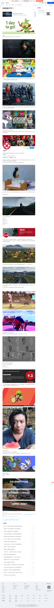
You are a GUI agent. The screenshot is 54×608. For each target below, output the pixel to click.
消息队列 (28, 595)
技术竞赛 (14, 588)
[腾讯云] (2, 2)
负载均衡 (16, 600)
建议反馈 (42, 2)
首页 (1, 4)
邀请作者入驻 (14, 586)
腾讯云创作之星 (26, 587)
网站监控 (10, 601)
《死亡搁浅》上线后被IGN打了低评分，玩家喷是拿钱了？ (11, 531)
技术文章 (3, 585)
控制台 (45, 2)
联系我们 (37, 587)
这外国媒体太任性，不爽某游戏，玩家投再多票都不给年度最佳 (12, 569)
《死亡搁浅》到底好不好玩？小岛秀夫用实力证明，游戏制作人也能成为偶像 (14, 564)
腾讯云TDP (25, 588)
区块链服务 (22, 595)
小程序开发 (46, 600)
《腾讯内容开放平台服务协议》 (28, 514)
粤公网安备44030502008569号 (35, 605)
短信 (21, 600)
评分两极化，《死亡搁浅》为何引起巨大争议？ (10, 546)
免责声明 (37, 586)
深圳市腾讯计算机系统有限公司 (18, 605)
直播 (15, 240)
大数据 (39, 600)
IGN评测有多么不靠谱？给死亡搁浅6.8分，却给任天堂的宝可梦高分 (12, 536)
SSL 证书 (10, 598)
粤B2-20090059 (29, 605)
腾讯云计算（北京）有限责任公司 (22, 606)
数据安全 (10, 600)
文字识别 (28, 600)
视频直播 (16, 596)
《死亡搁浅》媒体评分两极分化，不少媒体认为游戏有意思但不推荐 (12, 533)
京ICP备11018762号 (33, 606)
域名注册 (10, 595)
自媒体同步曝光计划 (15, 585)
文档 (40, 2)
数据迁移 (16, 601)
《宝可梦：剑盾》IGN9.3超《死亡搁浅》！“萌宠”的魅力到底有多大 (12, 567)
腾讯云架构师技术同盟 (27, 586)
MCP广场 (19, 4)
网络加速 (34, 595)
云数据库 (40, 595)
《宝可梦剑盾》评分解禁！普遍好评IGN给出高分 (10, 541)
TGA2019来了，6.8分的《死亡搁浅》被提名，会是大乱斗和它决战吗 (13, 572)
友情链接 (37, 588)
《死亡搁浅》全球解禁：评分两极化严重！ (9, 562)
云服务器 (16, 595)
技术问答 (3, 586)
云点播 (33, 600)
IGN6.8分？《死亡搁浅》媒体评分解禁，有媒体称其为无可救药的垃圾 (13, 526)
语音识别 (16, 598)
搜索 (45, 4)
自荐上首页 (14, 587)
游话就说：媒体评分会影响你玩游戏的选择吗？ (10, 554)
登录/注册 (50, 2)
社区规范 (37, 585)
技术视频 (3, 588)
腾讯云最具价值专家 (26, 585)
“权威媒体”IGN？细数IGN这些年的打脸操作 (9, 549)
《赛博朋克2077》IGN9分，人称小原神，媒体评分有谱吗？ (11, 559)
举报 (34, 9)
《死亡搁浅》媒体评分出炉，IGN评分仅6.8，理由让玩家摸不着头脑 (12, 544)
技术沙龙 (3, 587)
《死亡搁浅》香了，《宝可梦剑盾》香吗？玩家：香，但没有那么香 (12, 551)
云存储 (10, 596)
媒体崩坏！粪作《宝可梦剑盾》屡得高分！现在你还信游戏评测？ (12, 528)
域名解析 (46, 595)
